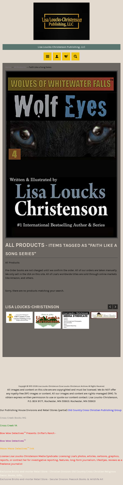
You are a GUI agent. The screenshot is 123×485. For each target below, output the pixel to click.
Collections (38, 366)
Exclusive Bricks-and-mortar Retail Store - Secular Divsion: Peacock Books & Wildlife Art (51, 479)
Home (8, 67)
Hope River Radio (62, 377)
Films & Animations (28, 374)
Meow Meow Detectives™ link (17, 448)
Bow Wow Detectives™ (13, 440)
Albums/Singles (52, 374)
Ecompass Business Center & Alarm (86, 374)
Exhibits (105, 366)
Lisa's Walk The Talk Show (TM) (65, 370)
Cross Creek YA (8, 425)
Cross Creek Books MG (13, 417)
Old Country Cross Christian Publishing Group (95, 410)
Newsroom (54, 366)
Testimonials (90, 366)
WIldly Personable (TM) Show (28, 370)
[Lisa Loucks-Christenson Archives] (61, 21)
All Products (20, 67)
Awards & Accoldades (99, 370)
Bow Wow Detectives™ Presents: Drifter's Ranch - (28, 433)
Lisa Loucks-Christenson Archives (74, 386)
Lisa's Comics (71, 366)
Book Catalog (20, 366)
